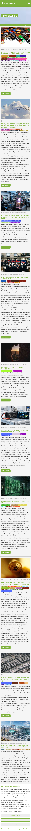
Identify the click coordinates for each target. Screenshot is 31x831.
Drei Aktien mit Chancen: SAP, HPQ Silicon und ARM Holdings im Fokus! (14, 278)
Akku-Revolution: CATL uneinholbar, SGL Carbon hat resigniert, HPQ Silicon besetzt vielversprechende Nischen (15, 217)
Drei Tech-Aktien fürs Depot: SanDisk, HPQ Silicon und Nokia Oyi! (14, 746)
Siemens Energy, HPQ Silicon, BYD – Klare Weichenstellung (12, 368)
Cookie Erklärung (25, 829)
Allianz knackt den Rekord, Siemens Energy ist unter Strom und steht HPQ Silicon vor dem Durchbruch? (15, 583)
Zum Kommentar (5, 93)
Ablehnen (15, 824)
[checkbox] (1, 811)
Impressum (4, 829)
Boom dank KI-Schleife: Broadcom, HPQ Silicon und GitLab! (15, 502)
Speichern (15, 820)
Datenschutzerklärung (14, 829)
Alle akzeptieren (15, 815)
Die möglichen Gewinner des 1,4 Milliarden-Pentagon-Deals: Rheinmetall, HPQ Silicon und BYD (15, 53)
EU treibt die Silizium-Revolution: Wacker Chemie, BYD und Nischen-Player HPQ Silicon (14, 431)
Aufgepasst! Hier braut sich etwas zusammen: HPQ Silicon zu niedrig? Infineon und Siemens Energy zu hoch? (15, 679)
